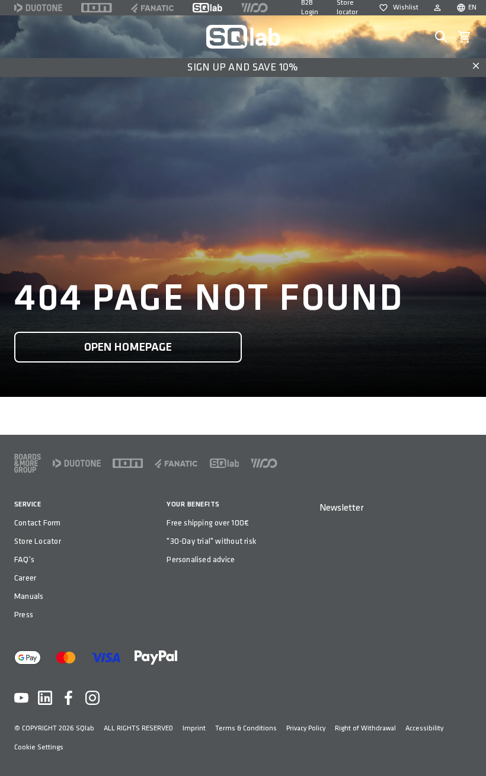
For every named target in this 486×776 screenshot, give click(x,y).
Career (25, 578)
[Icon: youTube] (21, 698)
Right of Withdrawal (365, 728)
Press (23, 615)
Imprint (194, 728)
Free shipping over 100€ (208, 523)
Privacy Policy (305, 728)
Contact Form (37, 523)
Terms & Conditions (246, 728)
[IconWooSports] (254, 7)
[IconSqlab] (207, 7)
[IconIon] (96, 7)
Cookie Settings (38, 747)
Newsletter (341, 508)
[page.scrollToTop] (469, 747)
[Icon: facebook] (69, 698)
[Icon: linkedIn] (45, 698)
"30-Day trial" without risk (211, 541)
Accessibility (424, 728)
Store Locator (37, 541)
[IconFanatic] (152, 7)
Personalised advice (201, 559)
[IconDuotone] (38, 7)
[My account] (437, 7)
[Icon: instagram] (92, 698)
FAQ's (24, 559)
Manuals (28, 596)
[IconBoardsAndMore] (27, 463)
